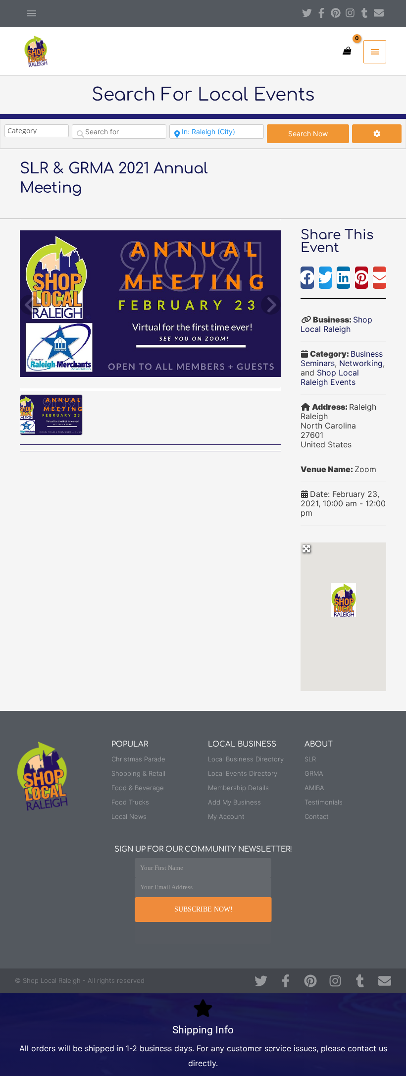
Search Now (318, 133)
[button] (307, 278)
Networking (361, 363)
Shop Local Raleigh (336, 324)
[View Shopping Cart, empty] (346, 51)
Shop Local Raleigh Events (330, 377)
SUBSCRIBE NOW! (203, 909)
